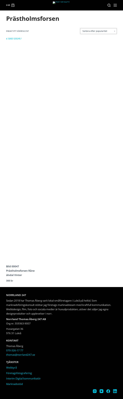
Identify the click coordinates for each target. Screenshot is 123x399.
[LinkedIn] (115, 391)
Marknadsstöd (14, 384)
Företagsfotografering (19, 373)
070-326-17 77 (14, 350)
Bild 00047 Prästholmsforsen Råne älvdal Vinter (20, 271)
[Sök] (109, 5)
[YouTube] (101, 391)
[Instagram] (95, 391)
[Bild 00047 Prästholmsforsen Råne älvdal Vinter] (23, 150)
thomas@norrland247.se (20, 354)
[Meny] (115, 5)
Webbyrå (11, 367)
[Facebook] (108, 391)
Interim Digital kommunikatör (23, 378)
